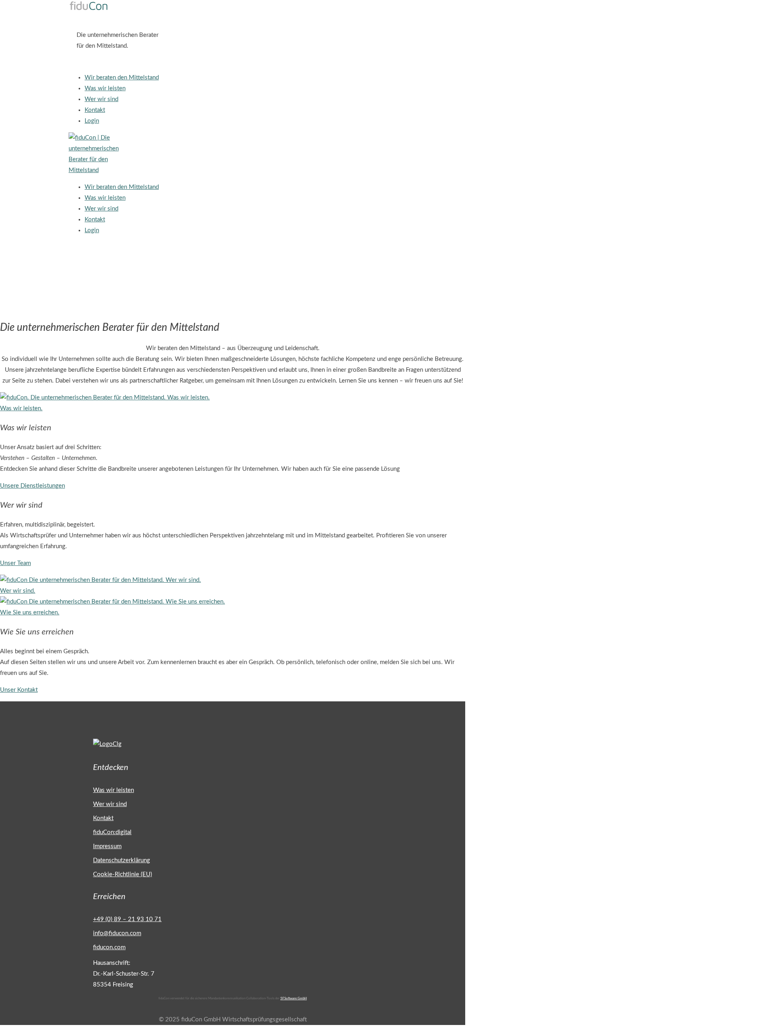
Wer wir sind (110, 804)
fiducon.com (109, 947)
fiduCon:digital (112, 832)
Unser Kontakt (19, 690)
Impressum (107, 846)
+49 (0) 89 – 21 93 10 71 (127, 919)
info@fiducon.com (117, 933)
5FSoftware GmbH (293, 998)
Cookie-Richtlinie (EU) (122, 874)
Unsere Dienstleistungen (32, 486)
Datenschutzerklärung (121, 860)
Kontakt (103, 818)
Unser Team (15, 563)
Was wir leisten (113, 790)
